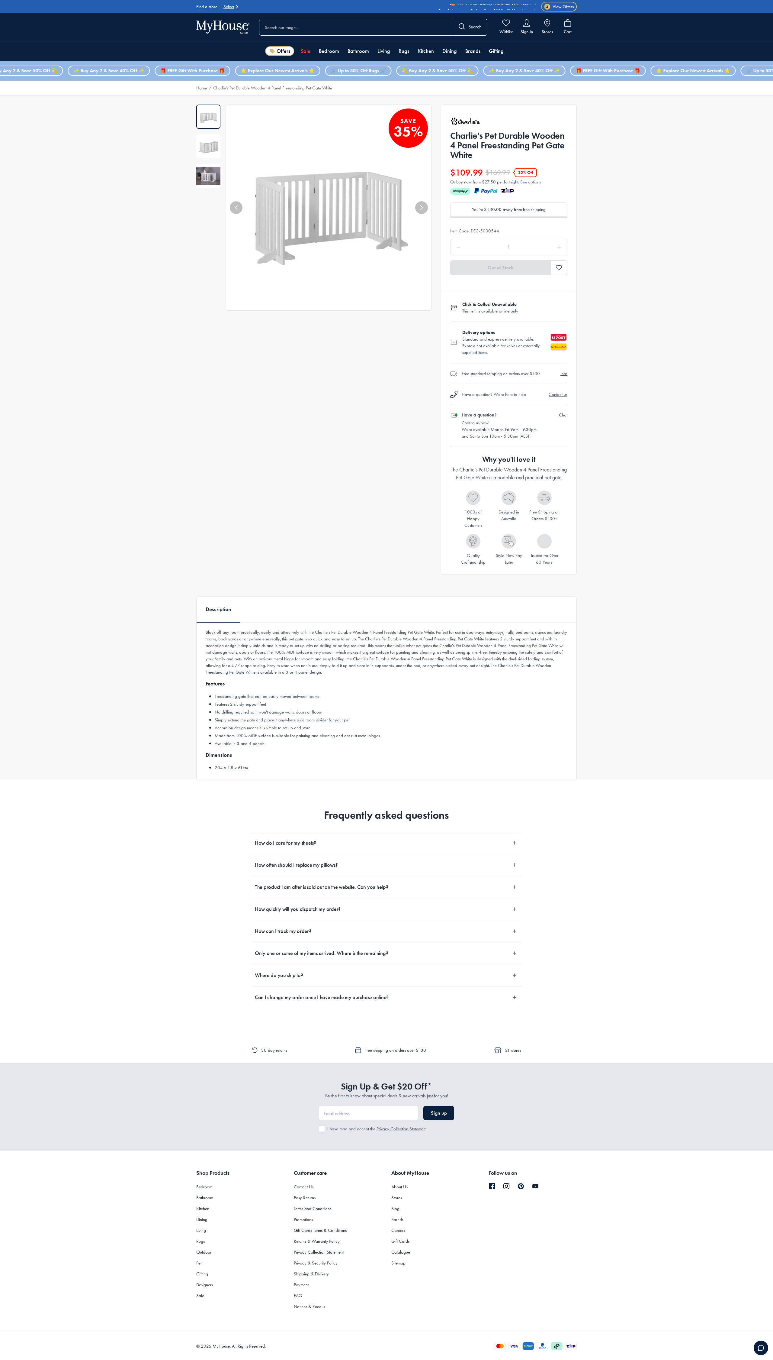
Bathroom (358, 51)
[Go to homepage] (222, 27)
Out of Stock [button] (500, 267)
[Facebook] (492, 1186)
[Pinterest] (521, 1186)
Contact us (558, 394)
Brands (472, 51)
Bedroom (329, 51)
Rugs (404, 51)
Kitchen (426, 51)
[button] (236, 207)
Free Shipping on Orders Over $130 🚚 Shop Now (484, 8)
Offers (283, 51)
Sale (305, 51)
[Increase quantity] (543, 247)
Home (201, 88)
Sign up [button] (439, 1113)
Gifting (496, 51)
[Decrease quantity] (474, 247)
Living (383, 51)
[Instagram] (506, 1186)
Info (563, 373)
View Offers (560, 6)
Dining (449, 51)
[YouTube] (535, 1186)
